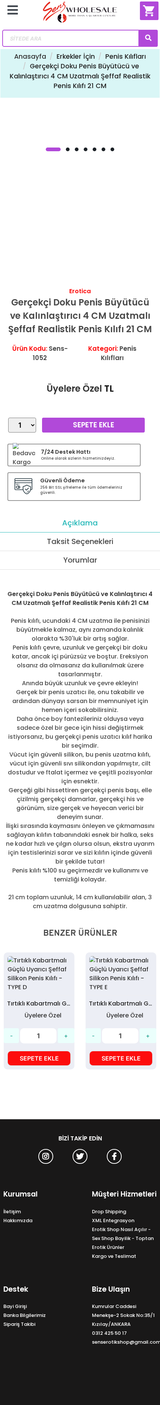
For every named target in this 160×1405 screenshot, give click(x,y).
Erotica (80, 291)
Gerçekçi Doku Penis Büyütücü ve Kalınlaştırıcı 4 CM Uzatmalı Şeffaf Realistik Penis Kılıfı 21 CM (80, 76)
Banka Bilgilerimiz (24, 1315)
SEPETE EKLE (39, 1058)
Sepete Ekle (93, 425)
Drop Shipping (109, 1211)
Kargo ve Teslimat (114, 1256)
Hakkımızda (17, 1220)
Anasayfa (30, 56)
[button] (53, 149)
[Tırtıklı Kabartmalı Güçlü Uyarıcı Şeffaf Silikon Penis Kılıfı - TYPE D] (39, 974)
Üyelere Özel (74, 388)
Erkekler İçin (76, 56)
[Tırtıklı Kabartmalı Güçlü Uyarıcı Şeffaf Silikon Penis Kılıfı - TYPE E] (121, 974)
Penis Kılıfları (125, 56)
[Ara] (148, 38)
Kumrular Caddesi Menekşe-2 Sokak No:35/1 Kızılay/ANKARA (123, 1315)
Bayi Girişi (15, 1306)
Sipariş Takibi (19, 1324)
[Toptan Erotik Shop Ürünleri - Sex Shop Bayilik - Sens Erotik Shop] (80, 14)
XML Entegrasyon (113, 1220)
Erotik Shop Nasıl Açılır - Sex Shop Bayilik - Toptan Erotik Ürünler (123, 1238)
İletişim (12, 1211)
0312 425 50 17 (109, 1333)
